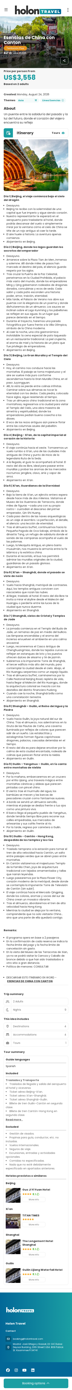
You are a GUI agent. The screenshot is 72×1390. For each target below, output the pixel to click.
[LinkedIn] (32, 1370)
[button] (9, 165)
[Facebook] (8, 1370)
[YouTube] (24, 1370)
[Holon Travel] (20, 1310)
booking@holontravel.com (28, 1338)
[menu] (68, 9)
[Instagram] (16, 1370)
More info (34, 1199)
